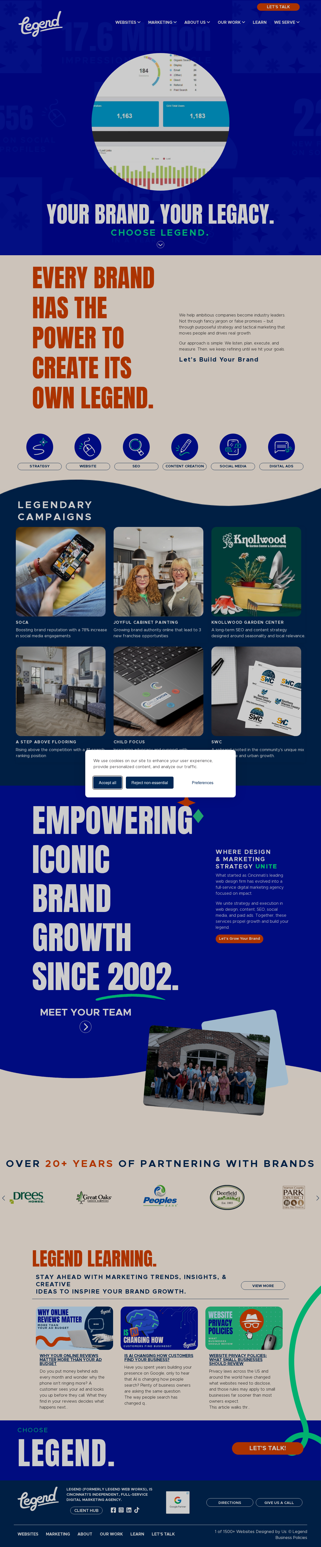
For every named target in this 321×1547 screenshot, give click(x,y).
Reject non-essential (149, 782)
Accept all (107, 782)
